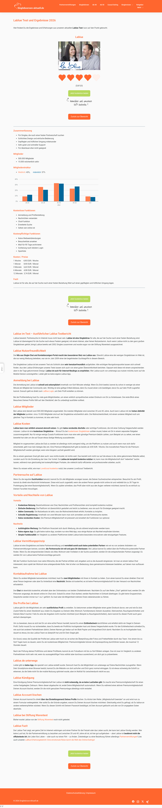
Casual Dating (113, 5)
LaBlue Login (48, 391)
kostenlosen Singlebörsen (79, 431)
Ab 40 (94, 5)
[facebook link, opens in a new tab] (133, 801)
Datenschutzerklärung (75, 793)
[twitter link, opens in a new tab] (142, 801)
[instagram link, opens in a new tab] (138, 801)
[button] (79, 93)
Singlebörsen (84, 5)
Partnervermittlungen (67, 5)
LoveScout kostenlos (49, 468)
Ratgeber (139, 5)
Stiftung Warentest (45, 719)
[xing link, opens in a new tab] (147, 801)
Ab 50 (102, 5)
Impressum (91, 793)
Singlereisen (126, 5)
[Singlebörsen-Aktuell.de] (29, 6)
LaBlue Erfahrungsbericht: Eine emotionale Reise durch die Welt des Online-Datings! (60, 740)
